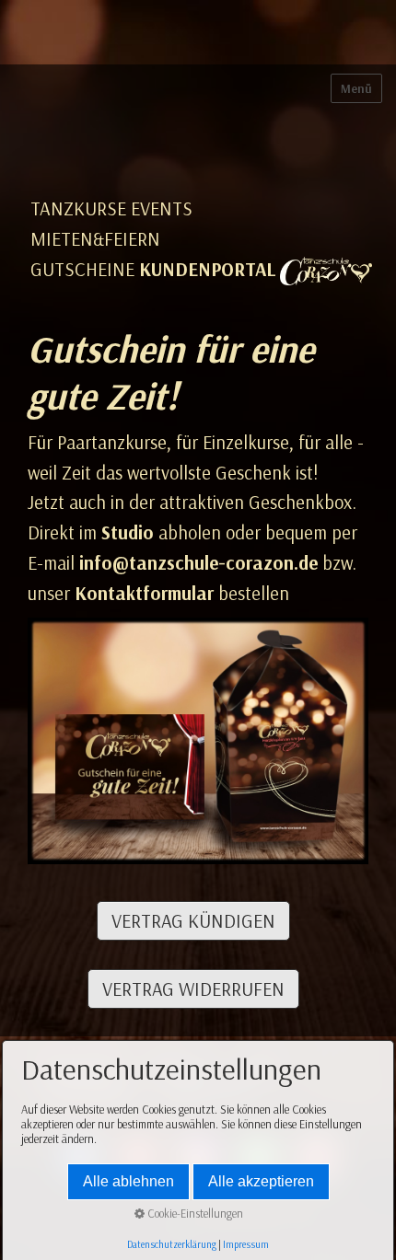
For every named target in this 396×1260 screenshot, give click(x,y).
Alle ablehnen (128, 1181)
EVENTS (161, 208)
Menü (356, 88)
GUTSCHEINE (82, 269)
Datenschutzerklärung (171, 1244)
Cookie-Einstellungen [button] (194, 1213)
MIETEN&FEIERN (95, 238)
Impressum (246, 1244)
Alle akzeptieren (261, 1181)
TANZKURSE (78, 208)
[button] (193, 921)
